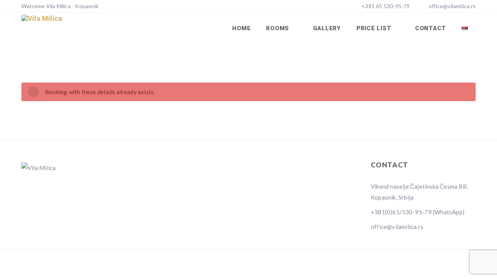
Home (241, 28)
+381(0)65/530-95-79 (401, 211)
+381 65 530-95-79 (385, 6)
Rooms (278, 28)
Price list (374, 28)
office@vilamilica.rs (452, 6)
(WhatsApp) (448, 211)
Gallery (327, 28)
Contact (430, 28)
